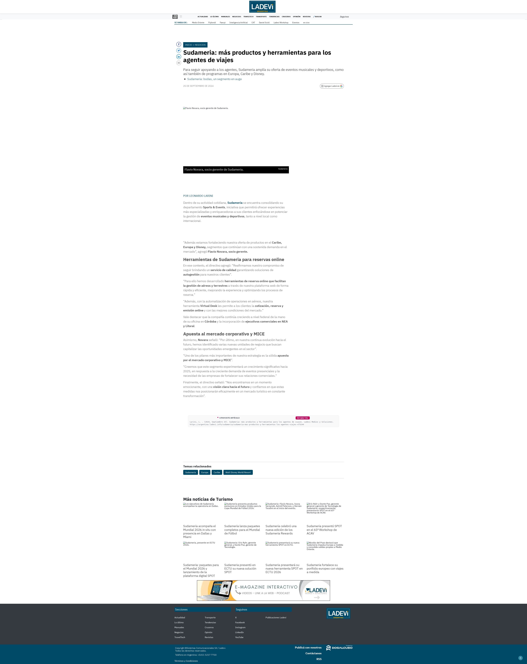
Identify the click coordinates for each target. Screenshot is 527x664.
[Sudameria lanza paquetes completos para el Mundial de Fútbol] (242, 513)
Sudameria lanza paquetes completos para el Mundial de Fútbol (242, 529)
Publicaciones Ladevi (276, 617)
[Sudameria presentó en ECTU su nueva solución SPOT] (242, 552)
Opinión (296, 17)
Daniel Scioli (264, 22)
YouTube (239, 637)
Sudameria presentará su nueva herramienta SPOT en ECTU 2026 (284, 568)
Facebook (240, 622)
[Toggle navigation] (180, 17)
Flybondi (212, 22)
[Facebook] (178, 44)
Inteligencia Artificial (238, 22)
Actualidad (203, 17)
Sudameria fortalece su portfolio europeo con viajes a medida (325, 568)
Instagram (240, 627)
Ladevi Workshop (281, 22)
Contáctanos (313, 653)
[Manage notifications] (520, 658)
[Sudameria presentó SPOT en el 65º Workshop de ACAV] (325, 513)
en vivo (306, 22)
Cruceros (286, 17)
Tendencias (274, 17)
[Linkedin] (178, 56)
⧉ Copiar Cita (302, 418)
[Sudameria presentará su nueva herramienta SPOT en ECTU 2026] (284, 552)
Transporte (261, 17)
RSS (319, 659)
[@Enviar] (178, 62)
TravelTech (248, 17)
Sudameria (235, 203)
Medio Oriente (198, 22)
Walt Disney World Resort (238, 472)
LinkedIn (239, 632)
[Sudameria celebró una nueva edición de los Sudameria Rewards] (284, 513)
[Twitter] (178, 50)
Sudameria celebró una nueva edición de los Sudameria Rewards (281, 529)
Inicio (188, 44)
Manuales (225, 17)
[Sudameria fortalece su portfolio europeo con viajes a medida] (325, 552)
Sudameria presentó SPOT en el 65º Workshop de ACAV (324, 529)
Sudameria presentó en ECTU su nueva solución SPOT (240, 568)
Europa (204, 472)
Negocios (236, 17)
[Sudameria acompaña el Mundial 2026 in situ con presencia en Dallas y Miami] (201, 513)
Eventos (295, 22)
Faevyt (222, 22)
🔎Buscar (317, 17)
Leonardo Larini (201, 196)
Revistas (307, 17)
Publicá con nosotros (308, 647)
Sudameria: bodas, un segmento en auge (214, 79)
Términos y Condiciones (186, 660)
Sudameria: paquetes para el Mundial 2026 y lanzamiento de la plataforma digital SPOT (201, 570)
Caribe (217, 472)
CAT (253, 22)
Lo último (214, 17)
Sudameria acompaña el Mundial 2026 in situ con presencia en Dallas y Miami (199, 531)
